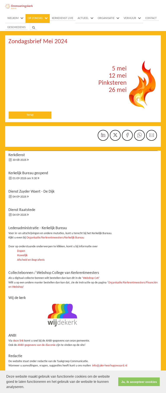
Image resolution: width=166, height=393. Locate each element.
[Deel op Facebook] (127, 135)
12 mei (118, 76)
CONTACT (151, 18)
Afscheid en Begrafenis (31, 260)
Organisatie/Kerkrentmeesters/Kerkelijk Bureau (55, 237)
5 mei (119, 69)
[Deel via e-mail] (151, 135)
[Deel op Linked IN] (103, 135)
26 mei (118, 90)
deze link (18, 340)
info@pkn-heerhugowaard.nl (109, 365)
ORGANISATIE (106, 18)
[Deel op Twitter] (115, 135)
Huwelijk (22, 255)
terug (30, 115)
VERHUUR (130, 18)
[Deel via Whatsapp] (139, 135)
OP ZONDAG (35, 18)
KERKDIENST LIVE (62, 18)
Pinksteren (112, 83)
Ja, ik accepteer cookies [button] (139, 381)
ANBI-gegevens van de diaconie (37, 345)
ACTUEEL (83, 18)
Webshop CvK (91, 278)
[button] (25, 387)
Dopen (21, 251)
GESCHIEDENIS (16, 27)
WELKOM (13, 18)
